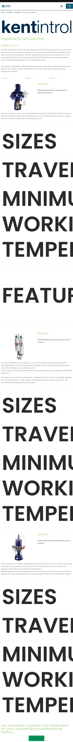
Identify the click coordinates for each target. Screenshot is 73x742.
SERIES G (5, 78)
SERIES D (52, 78)
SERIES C (29, 78)
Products (10, 12)
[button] (61, 6)
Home (3, 12)
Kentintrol (17, 12)
